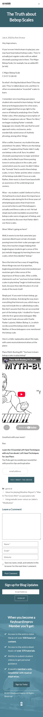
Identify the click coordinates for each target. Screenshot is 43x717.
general (8, 488)
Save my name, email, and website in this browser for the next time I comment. (22, 564)
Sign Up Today (22, 684)
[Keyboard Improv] (6, 4)
